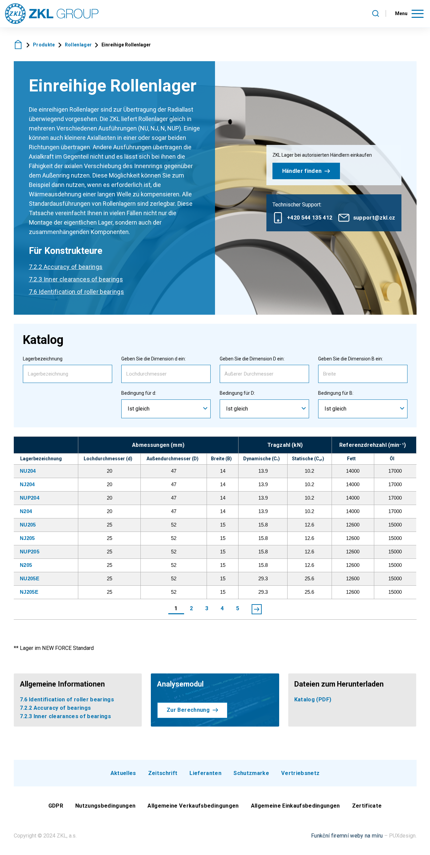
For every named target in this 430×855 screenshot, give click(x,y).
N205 (26, 565)
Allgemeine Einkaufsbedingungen (295, 806)
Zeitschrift (163, 773)
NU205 (28, 525)
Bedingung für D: (237, 393)
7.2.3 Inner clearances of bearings (76, 279)
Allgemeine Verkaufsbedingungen (193, 806)
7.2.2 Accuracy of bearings (66, 266)
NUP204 (29, 498)
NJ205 (27, 538)
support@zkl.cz (374, 218)
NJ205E (29, 592)
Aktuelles (123, 773)
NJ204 (27, 484)
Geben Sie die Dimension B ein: (350, 358)
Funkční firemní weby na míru (347, 835)
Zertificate (367, 806)
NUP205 (29, 551)
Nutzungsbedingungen (105, 806)
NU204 (28, 471)
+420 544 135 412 (309, 218)
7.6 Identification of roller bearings (76, 291)
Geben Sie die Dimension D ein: (252, 358)
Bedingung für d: (138, 393)
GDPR (55, 806)
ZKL (18, 44)
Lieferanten (205, 773)
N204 (26, 511)
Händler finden (302, 171)
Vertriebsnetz (300, 773)
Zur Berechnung (188, 710)
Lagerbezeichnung (42, 358)
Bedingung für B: (335, 393)
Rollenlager (78, 44)
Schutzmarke (251, 773)
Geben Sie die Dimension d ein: (153, 358)
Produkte (44, 44)
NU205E (29, 578)
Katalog (312, 699)
